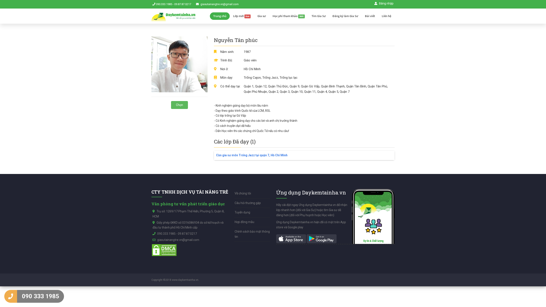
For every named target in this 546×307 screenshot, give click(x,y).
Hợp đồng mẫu (244, 222)
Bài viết (370, 16)
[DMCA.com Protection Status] (164, 249)
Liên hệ (386, 16)
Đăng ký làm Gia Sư (345, 16)
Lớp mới (241, 16)
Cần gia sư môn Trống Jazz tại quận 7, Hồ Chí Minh (252, 155)
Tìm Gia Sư (319, 16)
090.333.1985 (164, 4)
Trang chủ (219, 16)
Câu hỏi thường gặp (248, 203)
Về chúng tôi (243, 193)
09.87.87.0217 (182, 4)
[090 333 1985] (10, 296)
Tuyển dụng (242, 212)
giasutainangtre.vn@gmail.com (219, 4)
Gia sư (261, 16)
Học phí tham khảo (288, 16)
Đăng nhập (386, 3)
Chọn (179, 105)
